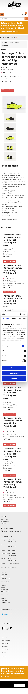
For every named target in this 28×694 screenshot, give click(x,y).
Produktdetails (14, 42)
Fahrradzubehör (6, 640)
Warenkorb (4, 585)
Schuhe (13, 37)
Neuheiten (4, 653)
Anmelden (3, 598)
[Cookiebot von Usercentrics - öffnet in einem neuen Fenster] (19, 314)
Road (17, 37)
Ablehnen (14, 378)
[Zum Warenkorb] (25, 15)
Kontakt (3, 571)
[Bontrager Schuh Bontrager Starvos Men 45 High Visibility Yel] (14, 104)
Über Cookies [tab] (22, 318)
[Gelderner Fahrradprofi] (14, 5)
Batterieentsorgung (6, 578)
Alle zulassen (14, 368)
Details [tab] (14, 318)
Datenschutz (4, 574)
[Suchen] (26, 18)
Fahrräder (4, 637)
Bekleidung (6, 37)
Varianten (5, 46)
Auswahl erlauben (14, 373)
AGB (2, 576)
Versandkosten (4, 589)
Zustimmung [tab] (5, 318)
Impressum (4, 572)
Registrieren (4, 600)
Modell (4, 42)
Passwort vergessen (6, 602)
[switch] (24, 351)
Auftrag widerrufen (20, 685)
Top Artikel (3, 587)
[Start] (0, 37)
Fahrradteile (5, 643)
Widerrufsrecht (5, 591)
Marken (4, 656)
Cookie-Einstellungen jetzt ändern (10, 31)
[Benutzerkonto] (22, 15)
